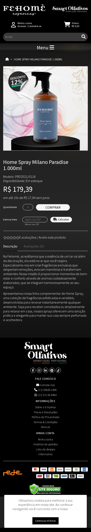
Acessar (22, 26)
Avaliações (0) (34, 246)
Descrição (10, 246)
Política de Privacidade (45, 417)
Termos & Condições (46, 422)
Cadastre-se (34, 26)
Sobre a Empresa (45, 407)
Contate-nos (47, 385)
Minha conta (45, 439)
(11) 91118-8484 (47, 395)
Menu (43, 48)
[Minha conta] (13, 24)
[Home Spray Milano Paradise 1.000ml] (45, 108)
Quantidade (10, 207)
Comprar (53, 207)
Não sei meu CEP (32, 224)
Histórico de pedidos (45, 444)
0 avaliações (27, 237)
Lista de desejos (45, 449)
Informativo (45, 454)
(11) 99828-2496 (47, 390)
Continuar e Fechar (45, 520)
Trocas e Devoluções (46, 412)
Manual (45, 427)
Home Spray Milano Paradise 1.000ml (38, 59)
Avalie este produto (52, 237)
